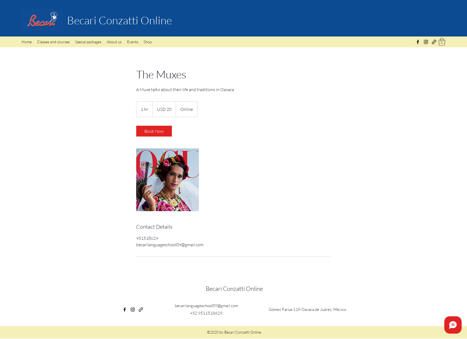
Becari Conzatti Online (119, 20)
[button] (442, 42)
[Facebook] (418, 42)
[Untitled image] (167, 179)
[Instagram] (426, 42)
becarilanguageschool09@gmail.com (206, 305)
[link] (154, 131)
